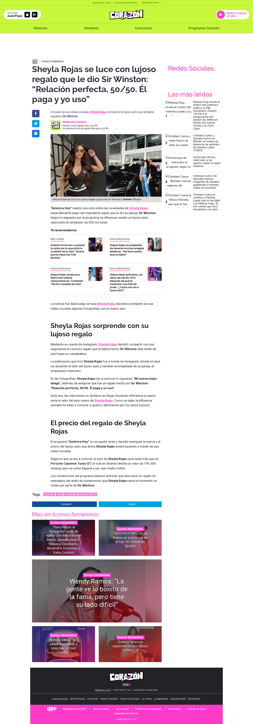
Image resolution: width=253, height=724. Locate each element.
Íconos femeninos (53, 61)
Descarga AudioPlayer (126, 2)
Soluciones (174, 709)
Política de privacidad (148, 709)
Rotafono (194, 699)
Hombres (91, 28)
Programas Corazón (203, 28)
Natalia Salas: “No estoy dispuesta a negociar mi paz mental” (63, 646)
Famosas (40, 28)
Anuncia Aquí (101, 709)
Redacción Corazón (74, 121)
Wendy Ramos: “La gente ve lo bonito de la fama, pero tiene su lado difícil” (97, 592)
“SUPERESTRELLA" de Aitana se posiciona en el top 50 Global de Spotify (130, 539)
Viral (59, 494)
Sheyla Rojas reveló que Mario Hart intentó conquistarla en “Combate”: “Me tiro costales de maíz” (67, 279)
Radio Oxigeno (109, 699)
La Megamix (161, 699)
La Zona (147, 699)
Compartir (66, 504)
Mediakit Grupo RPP (74, 709)
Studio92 (92, 699)
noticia (68, 494)
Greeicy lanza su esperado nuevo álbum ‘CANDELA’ (130, 646)
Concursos (143, 28)
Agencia (49, 494)
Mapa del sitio (103, 690)
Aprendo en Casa (101, 2)
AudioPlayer (178, 699)
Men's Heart (57, 239)
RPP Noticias (77, 699)
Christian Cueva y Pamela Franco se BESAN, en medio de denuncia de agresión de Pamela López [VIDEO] (206, 143)
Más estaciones (150, 2)
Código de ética (197, 709)
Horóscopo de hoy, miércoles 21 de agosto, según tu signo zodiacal (207, 162)
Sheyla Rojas (82, 494)
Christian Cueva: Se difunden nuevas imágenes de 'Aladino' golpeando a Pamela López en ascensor (206, 181)
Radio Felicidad (129, 699)
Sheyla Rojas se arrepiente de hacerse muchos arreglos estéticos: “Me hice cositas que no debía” (127, 250)
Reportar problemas (126, 713)
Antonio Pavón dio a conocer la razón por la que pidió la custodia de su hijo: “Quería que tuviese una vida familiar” (68, 251)
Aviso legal (122, 709)
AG (94, 494)
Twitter (132, 504)
